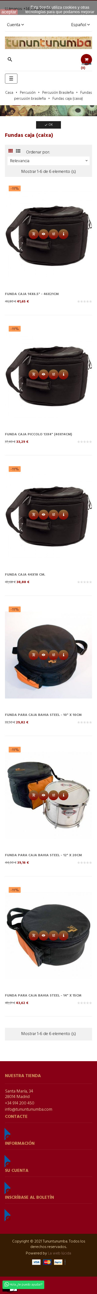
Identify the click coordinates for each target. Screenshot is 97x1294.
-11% (14, 188)
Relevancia (49, 161)
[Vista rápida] (43, 234)
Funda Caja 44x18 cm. (25, 575)
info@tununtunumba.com (28, 1109)
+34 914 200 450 (19, 1103)
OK (48, 124)
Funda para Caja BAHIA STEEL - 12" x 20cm (43, 855)
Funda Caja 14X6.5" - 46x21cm (32, 294)
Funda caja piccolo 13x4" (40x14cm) (38, 434)
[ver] (63, 234)
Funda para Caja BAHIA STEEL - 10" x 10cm (43, 715)
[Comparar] (53, 234)
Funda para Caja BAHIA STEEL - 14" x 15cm (43, 995)
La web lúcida (59, 1253)
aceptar (8, 11)
